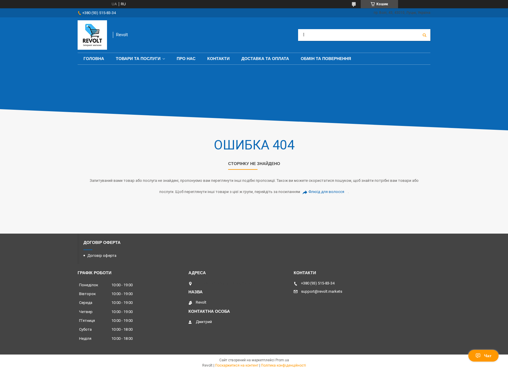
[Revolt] (92, 35)
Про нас (186, 58)
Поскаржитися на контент (236, 365)
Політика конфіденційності (283, 365)
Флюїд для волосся (326, 191)
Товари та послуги (138, 58)
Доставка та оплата (265, 58)
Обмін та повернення (326, 58)
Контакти (218, 58)
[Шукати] (424, 35)
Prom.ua (282, 360)
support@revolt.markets (321, 291)
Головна (93, 58)
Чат (488, 355)
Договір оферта (101, 255)
